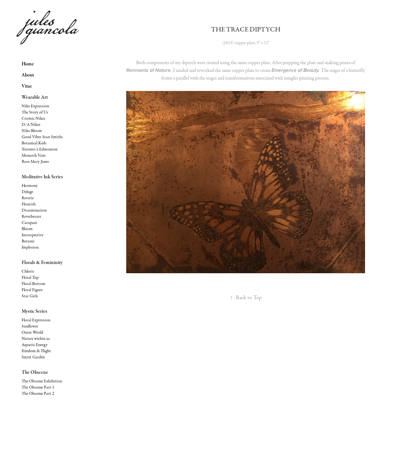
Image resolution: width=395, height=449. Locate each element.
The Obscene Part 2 (38, 393)
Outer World (32, 332)
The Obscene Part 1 (38, 387)
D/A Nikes (31, 124)
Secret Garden (33, 357)
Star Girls (30, 296)
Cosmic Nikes (33, 118)
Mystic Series (34, 311)
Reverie (28, 198)
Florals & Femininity (42, 262)
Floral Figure (32, 290)
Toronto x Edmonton (39, 149)
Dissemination (34, 210)
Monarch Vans (34, 155)
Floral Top (30, 277)
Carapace (29, 222)
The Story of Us (35, 112)
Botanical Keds (34, 143)
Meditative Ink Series (42, 177)
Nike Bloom (32, 131)
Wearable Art (35, 97)
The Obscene (35, 372)
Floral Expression (36, 320)
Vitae (27, 86)
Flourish (28, 204)
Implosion (30, 247)
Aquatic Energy (35, 345)
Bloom (27, 229)
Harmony (30, 185)
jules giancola (51, 24)
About (28, 75)
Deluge (27, 192)
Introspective (32, 235)
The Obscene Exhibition (42, 381)
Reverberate (31, 216)
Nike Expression (35, 106)
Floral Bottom (33, 283)
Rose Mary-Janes (35, 161)
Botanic (28, 241)
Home (28, 64)
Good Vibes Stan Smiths (42, 137)
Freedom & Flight (36, 351)
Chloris (28, 271)
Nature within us (36, 338)
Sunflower (30, 326)
